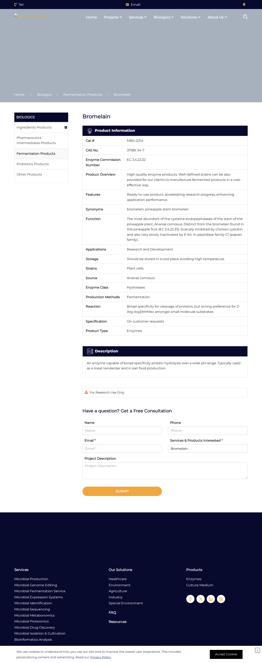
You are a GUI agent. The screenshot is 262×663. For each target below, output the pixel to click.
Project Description (100, 458)
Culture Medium (199, 585)
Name (90, 423)
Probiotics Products (33, 164)
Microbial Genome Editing (35, 585)
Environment (120, 585)
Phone (175, 423)
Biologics (162, 17)
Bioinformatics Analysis (33, 640)
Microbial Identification (33, 603)
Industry (116, 597)
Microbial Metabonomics (34, 615)
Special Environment (126, 603)
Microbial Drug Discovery (34, 627)
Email (90, 440)
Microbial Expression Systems (38, 597)
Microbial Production (31, 579)
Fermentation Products (82, 95)
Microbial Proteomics (31, 621)
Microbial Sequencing (32, 609)
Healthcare (118, 579)
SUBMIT (122, 491)
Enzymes (193, 579)
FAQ (112, 612)
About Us (216, 17)
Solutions (189, 17)
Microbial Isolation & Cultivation (40, 633)
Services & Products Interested (196, 440)
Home (91, 17)
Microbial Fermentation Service (40, 591)
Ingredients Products (34, 127)
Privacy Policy (100, 657)
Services (136, 17)
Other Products (29, 174)
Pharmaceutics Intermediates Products (36, 140)
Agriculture (118, 591)
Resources (117, 622)
